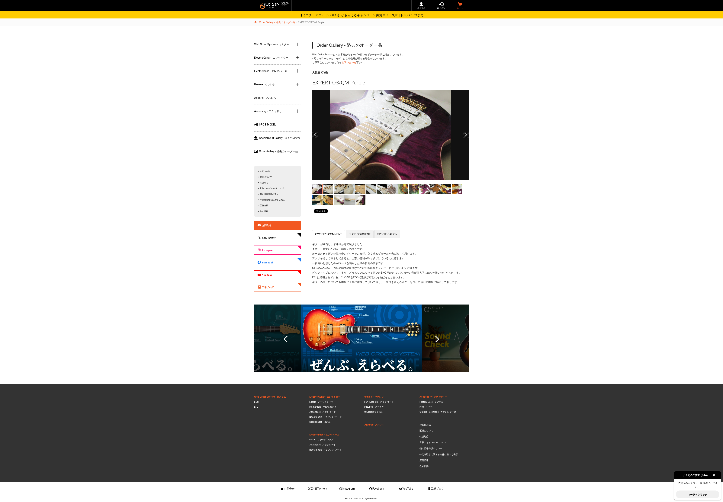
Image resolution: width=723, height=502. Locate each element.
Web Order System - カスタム (271, 44)
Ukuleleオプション (373, 412)
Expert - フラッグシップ (321, 402)
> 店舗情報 (263, 205)
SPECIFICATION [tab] (387, 234)
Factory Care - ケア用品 (431, 402)
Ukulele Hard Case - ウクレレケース (437, 412)
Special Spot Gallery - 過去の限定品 (279, 137)
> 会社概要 (263, 211)
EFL (256, 407)
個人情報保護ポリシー (430, 448)
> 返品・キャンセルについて (271, 188)
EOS (256, 402)
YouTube (267, 275)
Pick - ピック (425, 407)
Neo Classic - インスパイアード (325, 417)
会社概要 (424, 466)
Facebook (267, 262)
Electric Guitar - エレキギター (271, 57)
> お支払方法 (264, 171)
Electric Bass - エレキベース (270, 71)
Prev (315, 135)
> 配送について (265, 177)
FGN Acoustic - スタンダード (379, 402)
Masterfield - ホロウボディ (322, 407)
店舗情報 (424, 460)
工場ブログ (268, 287)
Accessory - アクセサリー (269, 111)
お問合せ (266, 225)
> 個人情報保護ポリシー (269, 194)
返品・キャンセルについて (433, 442)
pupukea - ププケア (374, 407)
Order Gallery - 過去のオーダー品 (277, 22)
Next (466, 135)
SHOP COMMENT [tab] (360, 234)
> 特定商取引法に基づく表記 (271, 200)
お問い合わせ (349, 62)
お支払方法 (425, 424)
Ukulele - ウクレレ (264, 84)
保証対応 (424, 436)
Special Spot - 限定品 (319, 422)
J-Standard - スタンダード (322, 412)
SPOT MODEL (267, 124)
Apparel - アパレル (265, 97)
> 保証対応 (263, 182)
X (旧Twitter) (269, 237)
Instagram (267, 250)
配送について (426, 430)
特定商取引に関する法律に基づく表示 (438, 454)
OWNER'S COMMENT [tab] (328, 234)
